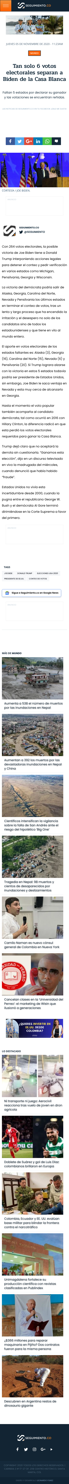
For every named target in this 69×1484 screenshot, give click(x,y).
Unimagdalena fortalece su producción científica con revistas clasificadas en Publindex (30, 1283)
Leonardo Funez (45, 1480)
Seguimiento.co (29, 227)
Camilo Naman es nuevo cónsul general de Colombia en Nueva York (31, 945)
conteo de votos (38, 578)
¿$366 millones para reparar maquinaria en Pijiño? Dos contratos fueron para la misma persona (31, 1344)
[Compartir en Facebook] (10, 141)
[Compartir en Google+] (28, 141)
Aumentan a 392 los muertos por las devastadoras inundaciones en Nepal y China (33, 764)
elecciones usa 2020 (47, 573)
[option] (34, 172)
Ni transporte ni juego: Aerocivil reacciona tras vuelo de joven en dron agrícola (33, 1105)
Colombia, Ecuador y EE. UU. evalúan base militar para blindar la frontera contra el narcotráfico (31, 1222)
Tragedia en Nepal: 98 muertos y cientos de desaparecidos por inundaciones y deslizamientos (29, 886)
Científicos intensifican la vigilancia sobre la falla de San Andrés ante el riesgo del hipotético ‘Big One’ (31, 825)
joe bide (8, 573)
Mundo (34, 53)
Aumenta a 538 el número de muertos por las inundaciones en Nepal (33, 705)
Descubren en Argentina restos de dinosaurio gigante (30, 1403)
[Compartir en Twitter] (19, 141)
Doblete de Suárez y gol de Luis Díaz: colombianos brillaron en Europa (31, 1164)
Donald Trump (24, 573)
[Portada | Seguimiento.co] (34, 1438)
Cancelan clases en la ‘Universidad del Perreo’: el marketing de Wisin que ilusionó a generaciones (33, 1003)
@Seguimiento (34, 232)
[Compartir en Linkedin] (38, 141)
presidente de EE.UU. (14, 578)
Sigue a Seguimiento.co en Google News (35, 593)
